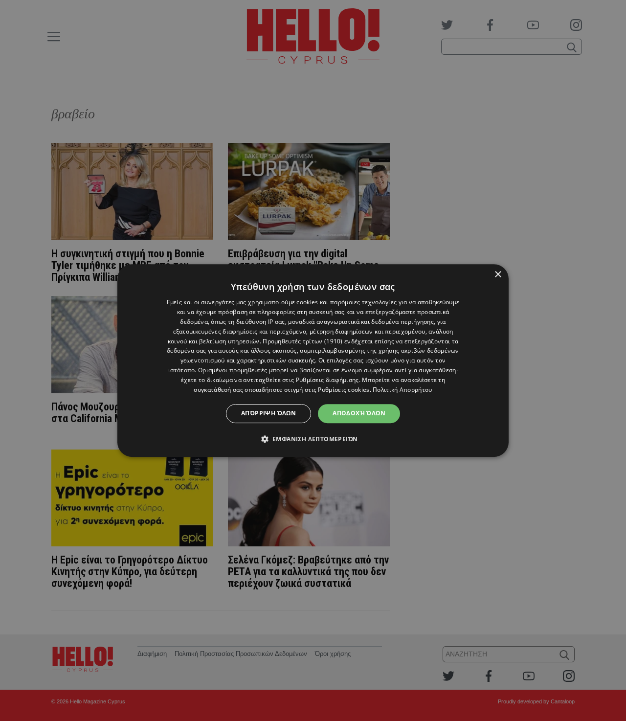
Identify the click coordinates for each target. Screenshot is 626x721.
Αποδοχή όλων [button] (359, 413)
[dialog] (313, 360)
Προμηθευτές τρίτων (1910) (303, 341)
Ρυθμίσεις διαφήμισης (327, 380)
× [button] (497, 274)
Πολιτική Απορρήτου (402, 389)
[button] (313, 439)
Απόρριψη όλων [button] (268, 413)
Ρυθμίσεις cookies (343, 389)
